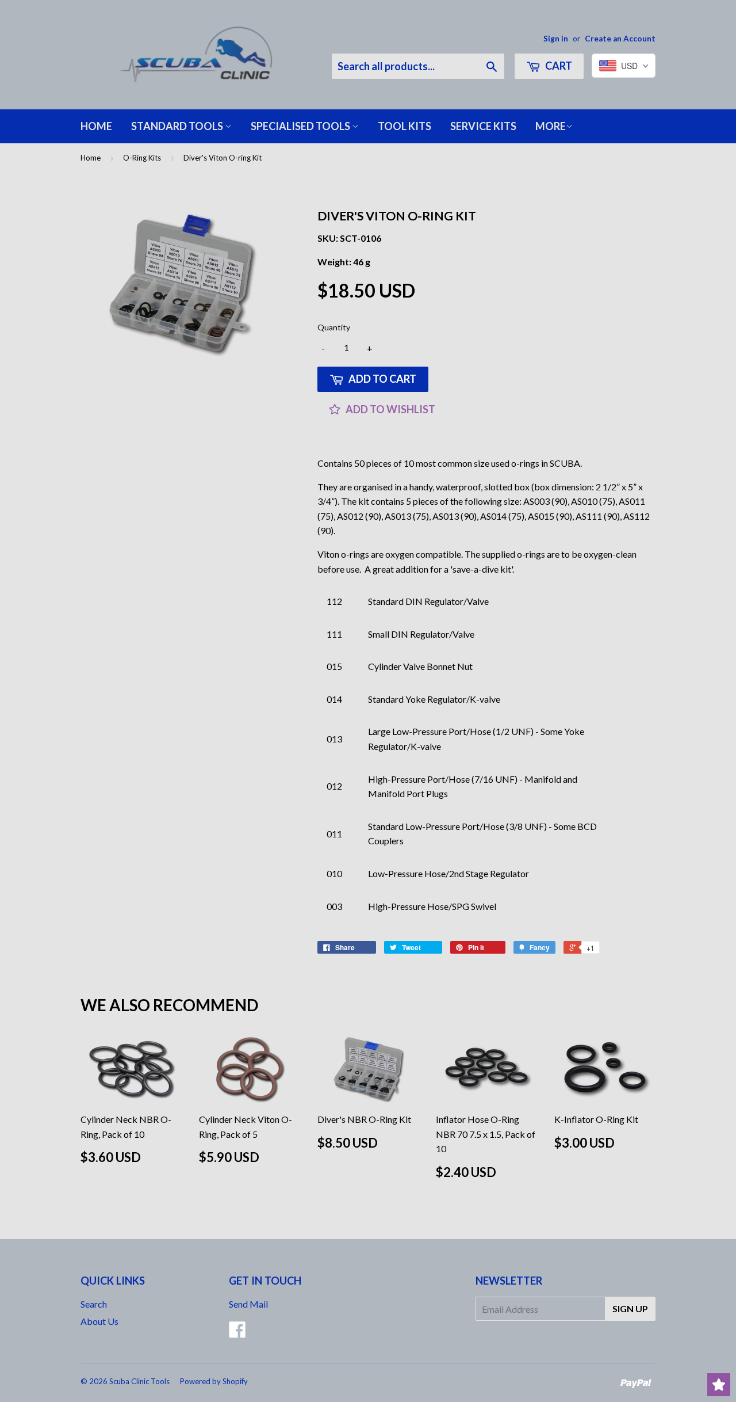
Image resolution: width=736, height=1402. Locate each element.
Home (96, 126)
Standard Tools (178, 126)
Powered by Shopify (214, 1381)
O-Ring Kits (142, 157)
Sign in (555, 38)
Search (93, 1303)
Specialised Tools (301, 126)
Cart (557, 65)
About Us (99, 1321)
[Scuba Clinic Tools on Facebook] (237, 1332)
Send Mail (248, 1303)
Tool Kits (404, 126)
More (550, 126)
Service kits (483, 126)
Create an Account (620, 38)
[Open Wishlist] (718, 1384)
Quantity (333, 327)
